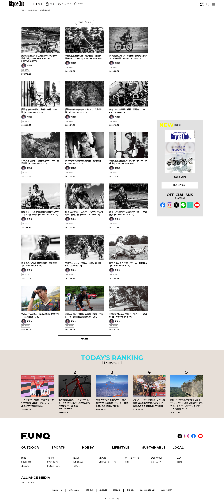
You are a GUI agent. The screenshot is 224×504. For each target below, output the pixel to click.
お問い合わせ (74, 490)
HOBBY (88, 447)
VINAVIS (102, 458)
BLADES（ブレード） (108, 462)
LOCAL (178, 447)
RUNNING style (53, 462)
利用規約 (130, 490)
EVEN (179, 458)
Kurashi (31, 483)
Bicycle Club (32, 10)
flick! (127, 462)
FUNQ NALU (78, 462)
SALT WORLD (156, 458)
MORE (84, 338)
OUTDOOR (30, 447)
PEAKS (76, 458)
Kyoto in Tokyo (53, 466)
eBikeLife (25, 466)
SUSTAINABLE (153, 447)
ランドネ (51, 458)
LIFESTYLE (120, 447)
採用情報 (116, 490)
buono (179, 462)
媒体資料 (103, 490)
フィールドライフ (132, 458)
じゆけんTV (156, 462)
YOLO (23, 483)
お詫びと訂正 (166, 490)
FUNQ (23, 458)
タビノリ (76, 466)
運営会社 (89, 490)
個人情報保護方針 (147, 490)
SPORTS (25, 70)
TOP (22, 10)
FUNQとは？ (57, 490)
